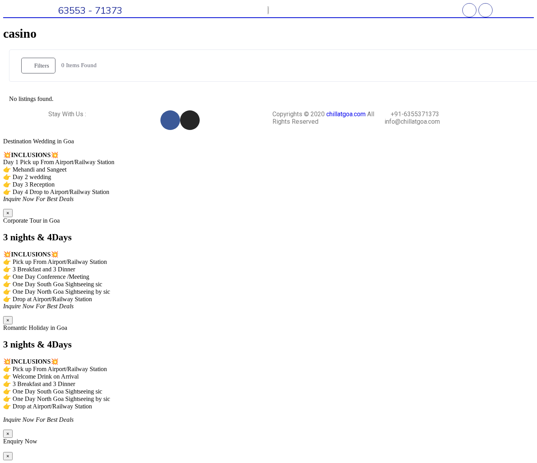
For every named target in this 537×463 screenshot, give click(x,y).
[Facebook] (469, 10)
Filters (41, 65)
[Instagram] (485, 10)
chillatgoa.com (346, 114)
